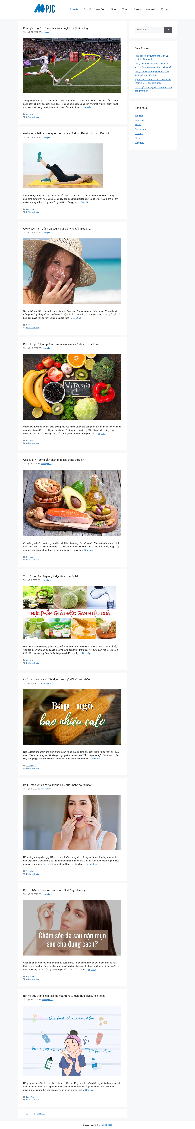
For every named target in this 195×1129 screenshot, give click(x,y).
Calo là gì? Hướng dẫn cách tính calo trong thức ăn (53, 459)
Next (41, 1113)
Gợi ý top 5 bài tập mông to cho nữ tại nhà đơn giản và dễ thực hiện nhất (66, 133)
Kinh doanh (150, 9)
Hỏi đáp (113, 9)
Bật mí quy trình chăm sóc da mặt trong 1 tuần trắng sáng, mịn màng (64, 995)
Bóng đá (87, 9)
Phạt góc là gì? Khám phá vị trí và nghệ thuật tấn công (55, 28)
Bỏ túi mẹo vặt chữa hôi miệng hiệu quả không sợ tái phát (57, 784)
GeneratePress (105, 1125)
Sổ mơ (125, 9)
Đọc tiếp (87, 107)
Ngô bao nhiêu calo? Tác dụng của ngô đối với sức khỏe (56, 679)
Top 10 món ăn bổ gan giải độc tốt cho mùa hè (50, 576)
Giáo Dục (100, 9)
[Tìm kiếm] (168, 30)
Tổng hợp (165, 9)
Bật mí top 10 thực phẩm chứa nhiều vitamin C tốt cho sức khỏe (61, 344)
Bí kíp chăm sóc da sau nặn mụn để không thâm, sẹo (55, 890)
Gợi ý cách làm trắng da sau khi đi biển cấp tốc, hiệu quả (56, 228)
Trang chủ (74, 9)
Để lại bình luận (32, 117)
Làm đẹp (136, 9)
